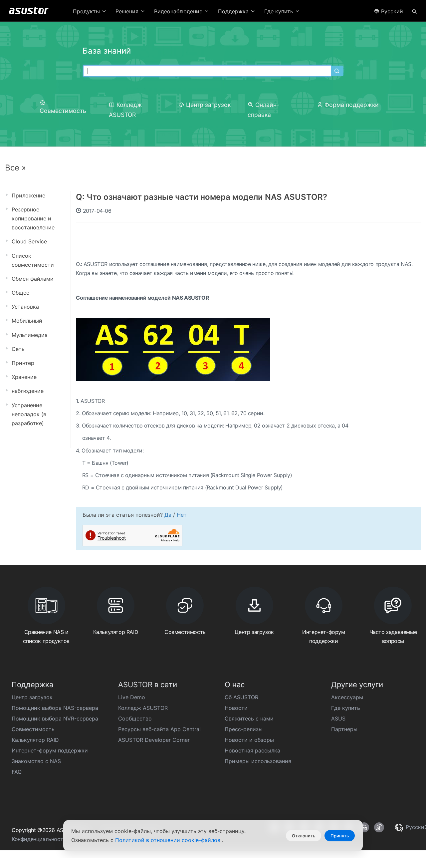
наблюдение (28, 391)
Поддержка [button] (234, 11)
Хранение (24, 377)
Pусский (391, 11)
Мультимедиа (30, 335)
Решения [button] (127, 11)
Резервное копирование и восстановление (33, 218)
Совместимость (33, 729)
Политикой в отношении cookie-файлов (168, 840)
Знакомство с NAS (36, 761)
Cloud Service (29, 241)
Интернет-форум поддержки (50, 750)
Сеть (18, 349)
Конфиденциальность (39, 839)
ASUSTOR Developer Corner (154, 739)
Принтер (23, 363)
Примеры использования (258, 761)
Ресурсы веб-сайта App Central (159, 729)
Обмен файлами (33, 278)
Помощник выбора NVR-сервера (55, 718)
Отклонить (303, 835)
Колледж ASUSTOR (143, 708)
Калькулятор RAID (35, 739)
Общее (20, 292)
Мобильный (27, 320)
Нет (182, 514)
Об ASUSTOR (241, 697)
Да (167, 514)
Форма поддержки (351, 104)
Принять (339, 835)
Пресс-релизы (244, 729)
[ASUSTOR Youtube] (364, 827)
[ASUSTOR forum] (379, 827)
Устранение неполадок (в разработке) (29, 414)
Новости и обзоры (249, 739)
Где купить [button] (279, 11)
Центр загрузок (208, 104)
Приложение (28, 195)
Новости (236, 708)
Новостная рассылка (252, 750)
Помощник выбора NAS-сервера (55, 708)
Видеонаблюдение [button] (179, 11)
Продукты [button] (87, 11)
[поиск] (414, 11)
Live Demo (131, 697)
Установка (25, 306)
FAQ (17, 771)
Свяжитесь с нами (249, 718)
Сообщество (135, 718)
